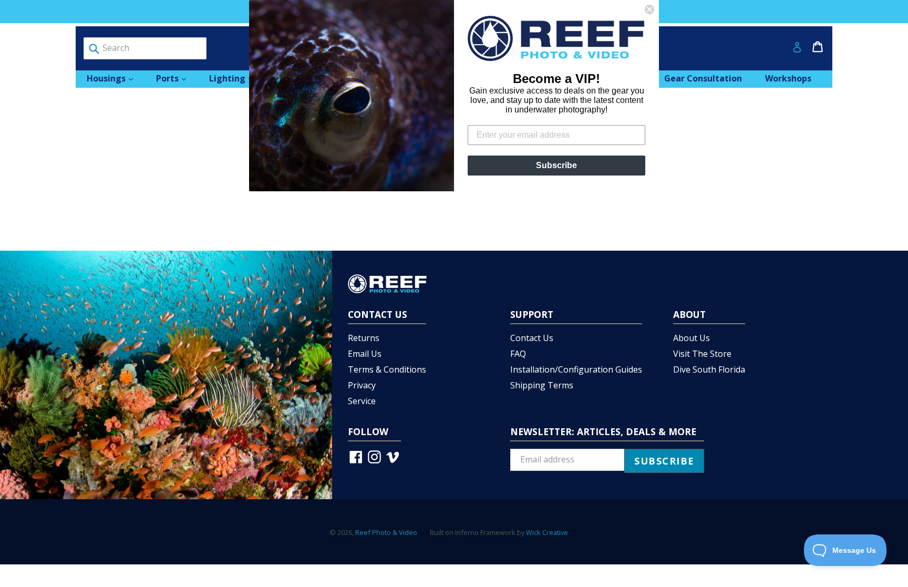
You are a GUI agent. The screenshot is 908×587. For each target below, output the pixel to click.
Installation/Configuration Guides (576, 369)
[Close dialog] (649, 9)
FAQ (518, 353)
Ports (176, 78)
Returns (363, 338)
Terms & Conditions (387, 369)
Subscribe (556, 165)
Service (362, 401)
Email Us (364, 353)
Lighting (236, 78)
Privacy (362, 385)
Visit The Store (702, 353)
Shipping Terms (541, 385)
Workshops (788, 78)
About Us (691, 338)
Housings (115, 78)
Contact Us (531, 338)
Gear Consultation (703, 78)
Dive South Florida (709, 369)
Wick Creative (547, 532)
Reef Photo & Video (386, 532)
